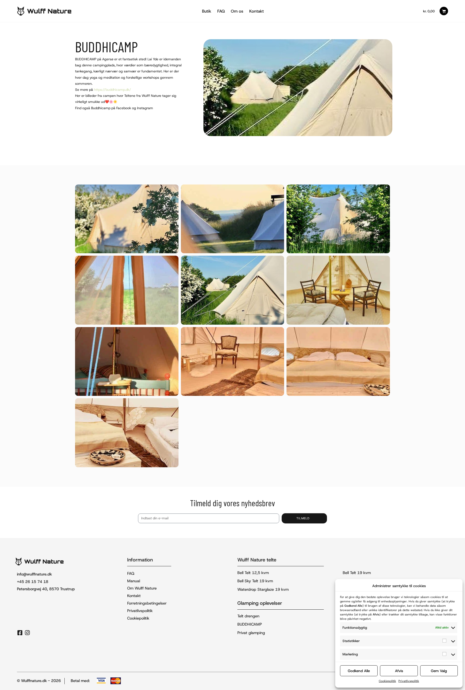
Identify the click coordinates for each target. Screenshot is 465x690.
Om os (237, 11)
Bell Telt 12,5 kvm (253, 572)
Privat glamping (251, 632)
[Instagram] (27, 633)
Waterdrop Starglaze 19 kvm (263, 589)
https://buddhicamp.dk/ (112, 89)
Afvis (399, 670)
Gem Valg (439, 670)
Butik (206, 11)
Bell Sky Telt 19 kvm (255, 580)
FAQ (221, 11)
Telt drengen (248, 616)
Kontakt (256, 11)
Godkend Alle (359, 670)
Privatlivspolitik (408, 681)
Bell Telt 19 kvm (357, 572)
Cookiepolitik (387, 681)
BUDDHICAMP (249, 624)
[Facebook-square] (20, 633)
